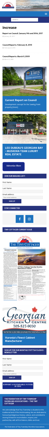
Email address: (8, 194)
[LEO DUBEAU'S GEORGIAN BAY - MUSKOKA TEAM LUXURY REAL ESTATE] (24, 129)
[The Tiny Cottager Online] (24, 10)
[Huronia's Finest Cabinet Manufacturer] (24, 318)
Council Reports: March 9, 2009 (16, 56)
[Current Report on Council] (24, 81)
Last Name (7, 187)
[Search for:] (24, 19)
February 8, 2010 (9, 48)
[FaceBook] (20, 218)
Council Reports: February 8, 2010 (17, 45)
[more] (15, 107)
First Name (7, 181)
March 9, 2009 (8, 59)
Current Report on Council (21, 100)
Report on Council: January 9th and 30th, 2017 (23, 33)
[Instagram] (29, 218)
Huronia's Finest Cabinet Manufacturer (20, 338)
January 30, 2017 (9, 36)
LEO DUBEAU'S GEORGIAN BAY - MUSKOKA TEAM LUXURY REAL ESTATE (24, 151)
